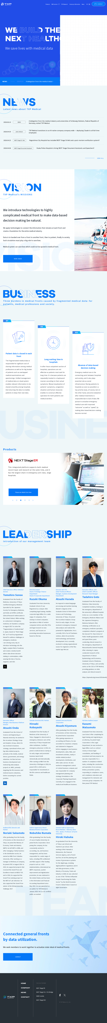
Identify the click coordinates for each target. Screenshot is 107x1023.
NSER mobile (40, 996)
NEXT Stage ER (40, 988)
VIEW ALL (100, 158)
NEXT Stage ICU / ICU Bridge (44, 992)
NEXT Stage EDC (41, 1000)
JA (86, 4)
